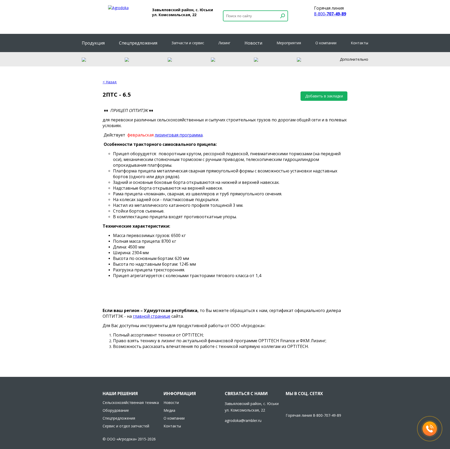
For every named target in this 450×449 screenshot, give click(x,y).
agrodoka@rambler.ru (243, 420)
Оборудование (116, 410)
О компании (325, 42)
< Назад (109, 81)
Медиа (169, 410)
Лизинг (224, 42)
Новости (253, 43)
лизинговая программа (179, 135)
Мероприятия (289, 42)
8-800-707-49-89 (327, 415)
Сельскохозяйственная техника (131, 402)
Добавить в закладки (324, 95)
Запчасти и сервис (188, 42)
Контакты (359, 42)
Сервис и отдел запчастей (126, 425)
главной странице (151, 316)
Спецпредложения (138, 43)
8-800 (330, 14)
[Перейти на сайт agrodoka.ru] (118, 7)
